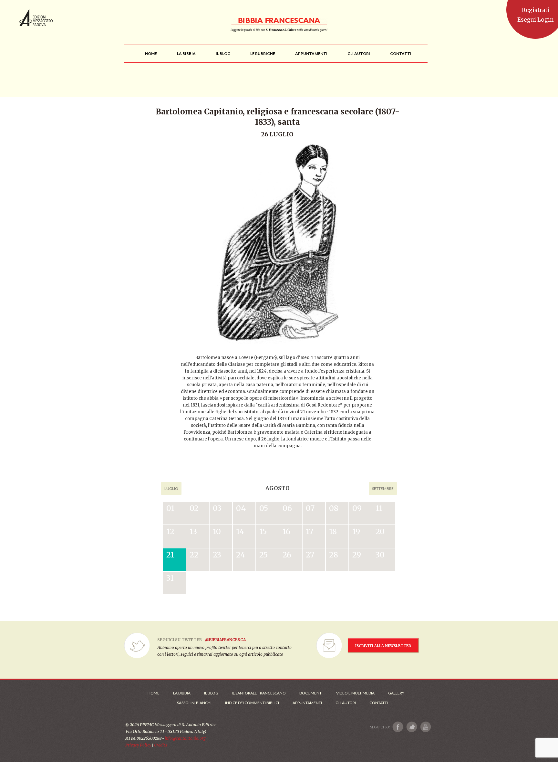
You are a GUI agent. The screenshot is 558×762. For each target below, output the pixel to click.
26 (287, 554)
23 (217, 554)
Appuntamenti (307, 702)
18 (333, 531)
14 (240, 531)
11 (379, 508)
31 (170, 578)
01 (170, 508)
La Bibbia (182, 693)
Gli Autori (346, 702)
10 (217, 531)
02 (194, 508)
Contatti (378, 702)
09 (357, 508)
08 (333, 508)
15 (263, 531)
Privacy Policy (138, 745)
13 (193, 531)
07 (310, 508)
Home (154, 693)
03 (217, 508)
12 (170, 531)
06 (287, 508)
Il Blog (211, 693)
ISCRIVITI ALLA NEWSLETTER (383, 645)
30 (380, 554)
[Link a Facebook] (398, 727)
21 (170, 554)
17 (309, 531)
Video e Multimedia (355, 693)
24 (240, 554)
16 (286, 531)
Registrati (535, 10)
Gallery (396, 693)
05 (263, 508)
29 (356, 554)
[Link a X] (411, 727)
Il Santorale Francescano (259, 693)
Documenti (311, 693)
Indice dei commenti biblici (252, 702)
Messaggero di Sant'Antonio (36, 17)
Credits (160, 745)
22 (194, 554)
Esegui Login (535, 19)
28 (333, 554)
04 (241, 508)
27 (310, 554)
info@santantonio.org (185, 738)
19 (356, 531)
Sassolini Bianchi (194, 702)
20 (380, 531)
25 (263, 554)
